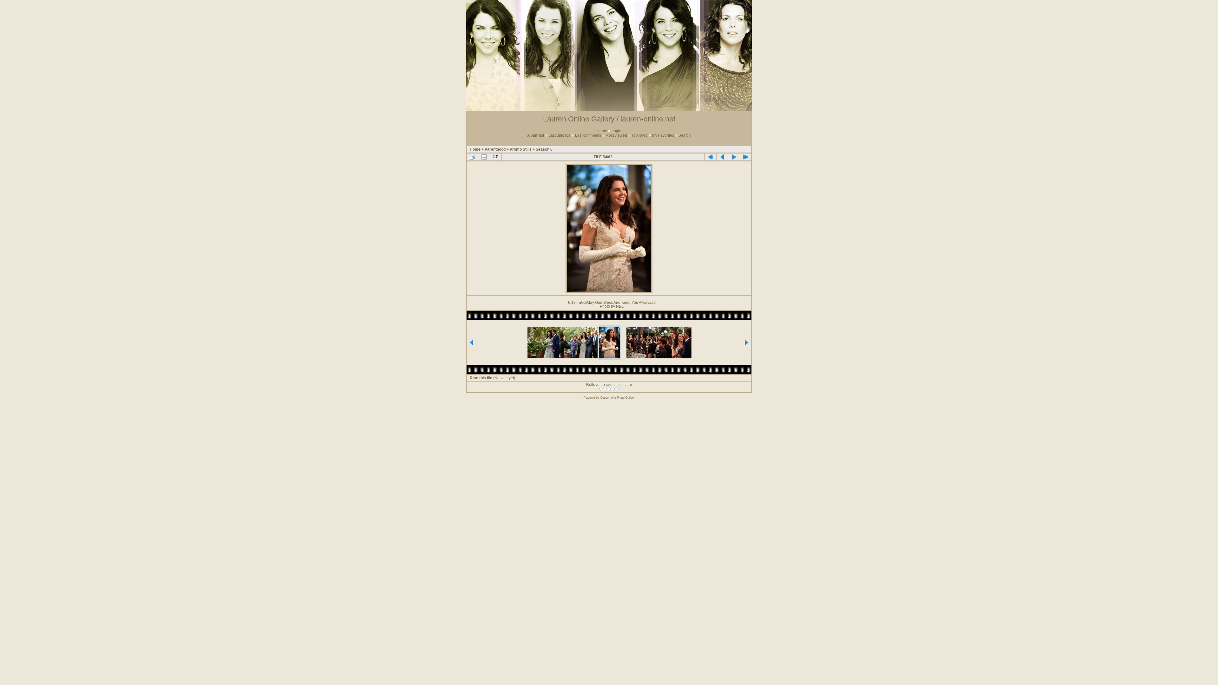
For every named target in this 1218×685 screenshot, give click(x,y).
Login (616, 131)
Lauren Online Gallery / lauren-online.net (609, 119)
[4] (613, 389)
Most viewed (616, 135)
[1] (601, 389)
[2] (605, 389)
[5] (617, 389)
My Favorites (663, 135)
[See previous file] (722, 156)
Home (602, 131)
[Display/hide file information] (484, 156)
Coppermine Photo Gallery (617, 397)
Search (684, 135)
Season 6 (544, 149)
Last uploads (559, 135)
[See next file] (734, 156)
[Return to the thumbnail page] (472, 156)
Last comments (588, 135)
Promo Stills (521, 149)
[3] (609, 389)
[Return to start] (710, 156)
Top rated (640, 135)
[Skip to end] (745, 156)
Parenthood (495, 149)
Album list (535, 135)
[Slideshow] (495, 156)
